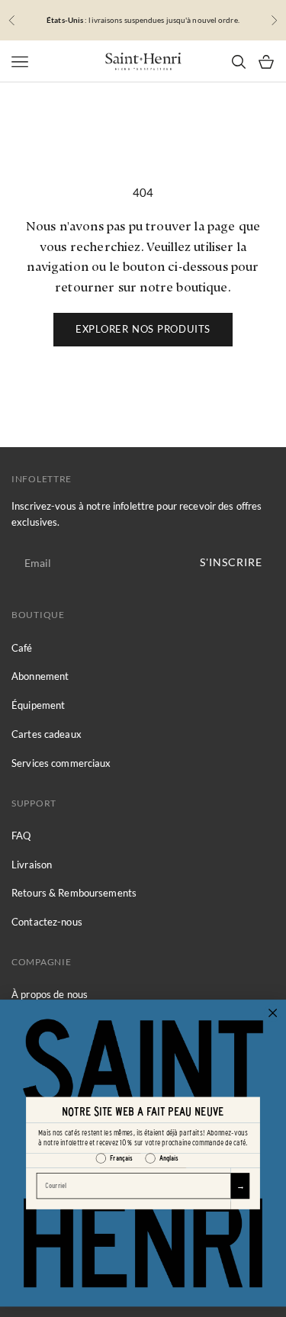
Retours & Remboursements (74, 893)
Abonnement (40, 676)
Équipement (38, 705)
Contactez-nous (46, 922)
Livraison (31, 864)
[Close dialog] (273, 1013)
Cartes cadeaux (46, 734)
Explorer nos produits (143, 329)
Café (22, 648)
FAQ (21, 835)
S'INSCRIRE (231, 561)
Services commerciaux (61, 763)
